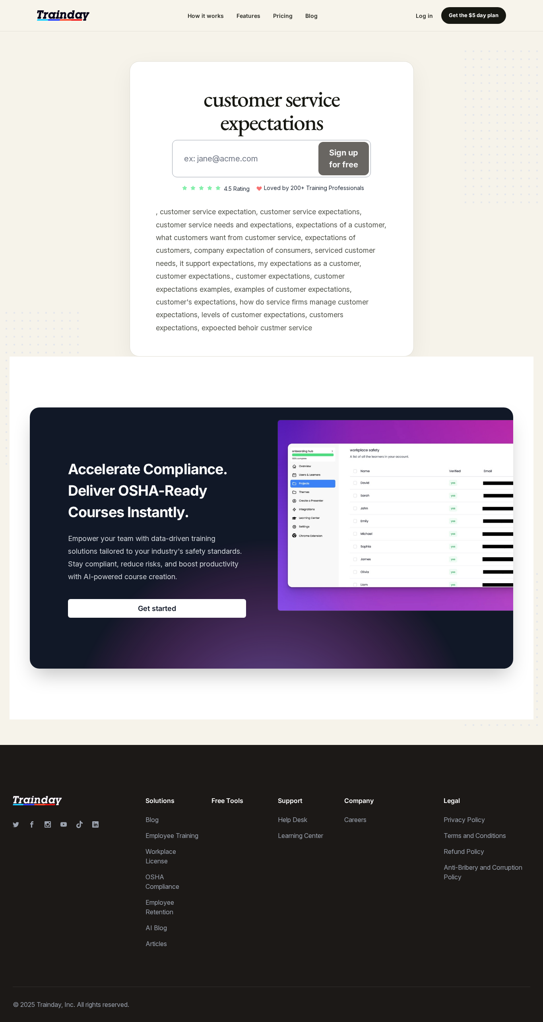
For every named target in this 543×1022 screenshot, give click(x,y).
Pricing (283, 15)
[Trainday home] (63, 15)
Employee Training (171, 836)
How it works (206, 15)
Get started (157, 608)
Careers (355, 820)
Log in (424, 15)
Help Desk (292, 820)
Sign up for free (343, 158)
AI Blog (156, 928)
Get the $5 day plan (473, 15)
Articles (156, 944)
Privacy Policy (464, 820)
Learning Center (300, 836)
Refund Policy (464, 851)
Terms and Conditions (475, 836)
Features (248, 15)
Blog (311, 15)
